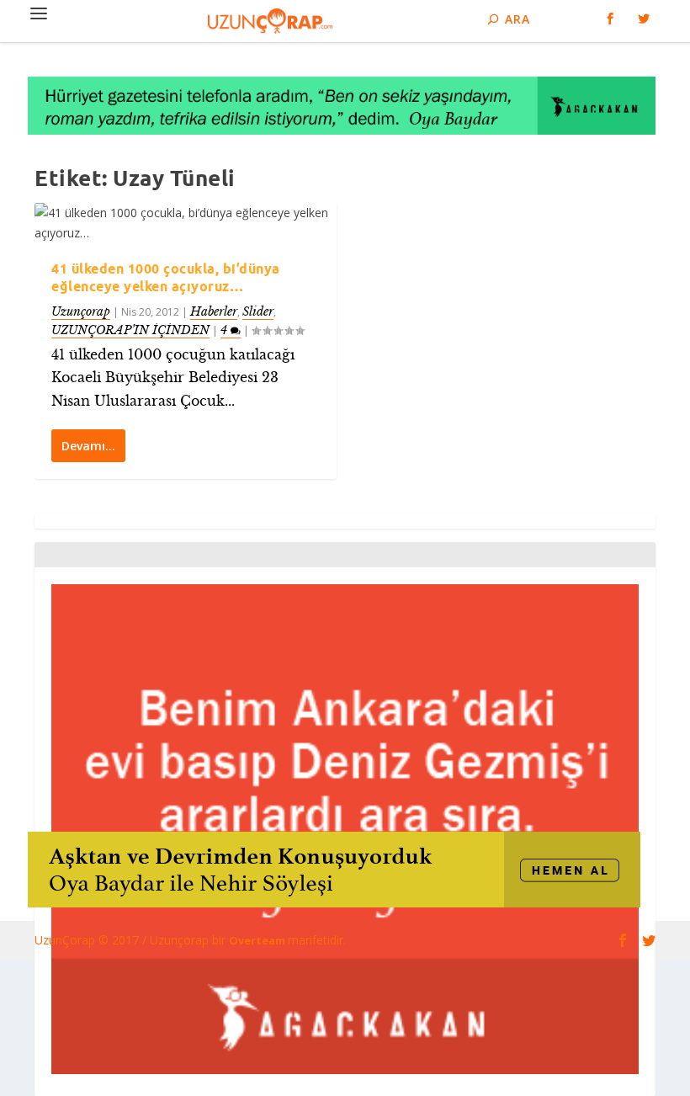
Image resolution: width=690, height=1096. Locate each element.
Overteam (258, 940)
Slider (257, 311)
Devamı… (88, 446)
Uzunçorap (80, 311)
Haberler (213, 311)
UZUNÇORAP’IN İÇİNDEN (130, 330)
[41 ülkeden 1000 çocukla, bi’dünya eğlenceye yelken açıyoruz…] (185, 223)
